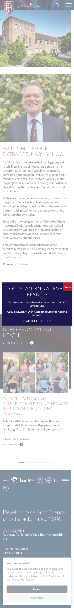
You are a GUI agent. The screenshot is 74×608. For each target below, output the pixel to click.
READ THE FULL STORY (37, 320)
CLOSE (67, 287)
